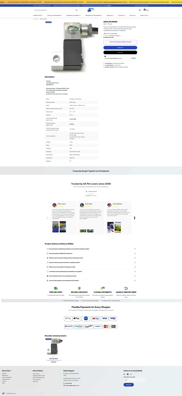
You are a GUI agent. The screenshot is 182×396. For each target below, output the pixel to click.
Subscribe (128, 384)
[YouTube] (127, 374)
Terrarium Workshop (7, 377)
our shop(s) (114, 33)
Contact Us (35, 381)
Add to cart (120, 47)
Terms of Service (37, 379)
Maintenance (5, 375)
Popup (120, 35)
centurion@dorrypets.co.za (72, 385)
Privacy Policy (36, 373)
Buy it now (120, 52)
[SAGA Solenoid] (53, 346)
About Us (4, 373)
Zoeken (77, 10)
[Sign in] (140, 10)
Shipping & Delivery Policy (39, 375)
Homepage (35, 19)
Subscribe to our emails (129, 377)
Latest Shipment (6, 379)
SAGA (104, 24)
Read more (123, 30)
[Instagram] (124, 374)
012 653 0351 (68, 383)
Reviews (4, 381)
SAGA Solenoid (53, 358)
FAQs (3, 383)
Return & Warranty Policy (38, 377)
